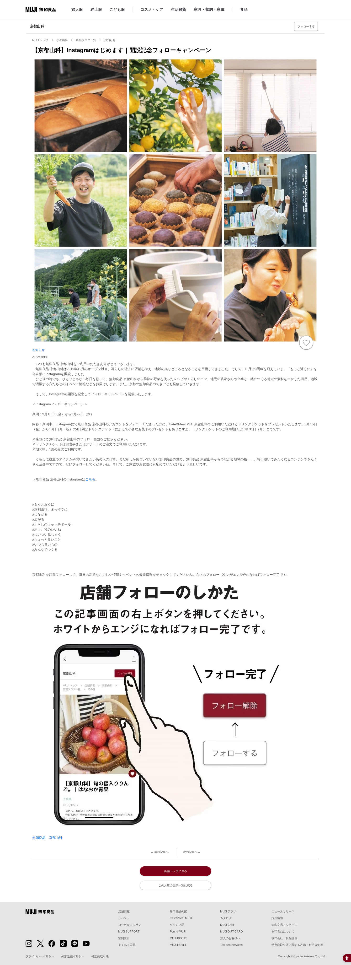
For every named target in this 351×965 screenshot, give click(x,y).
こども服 (117, 9)
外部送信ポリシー (72, 956)
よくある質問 (126, 945)
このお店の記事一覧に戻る (175, 885)
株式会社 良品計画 (284, 938)
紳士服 (96, 9)
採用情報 (277, 918)
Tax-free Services (231, 945)
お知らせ (38, 350)
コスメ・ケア (151, 9)
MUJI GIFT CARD (231, 931)
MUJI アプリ (228, 911)
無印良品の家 (178, 911)
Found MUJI (178, 931)
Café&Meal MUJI (181, 918)
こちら (90, 479)
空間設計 (124, 938)
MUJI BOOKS (178, 938)
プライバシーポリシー (40, 956)
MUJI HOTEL (178, 945)
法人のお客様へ (230, 938)
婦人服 (77, 9)
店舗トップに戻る (175, 871)
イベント (124, 918)
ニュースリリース (282, 911)
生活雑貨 (178, 9)
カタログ (226, 918)
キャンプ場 (177, 925)
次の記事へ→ (191, 852)
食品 (244, 9)
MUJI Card (227, 925)
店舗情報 (124, 911)
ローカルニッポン (129, 925)
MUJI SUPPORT (128, 931)
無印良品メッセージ (284, 925)
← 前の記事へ (160, 852)
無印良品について (282, 931)
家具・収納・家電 (209, 9)
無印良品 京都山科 (47, 838)
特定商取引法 (100, 956)
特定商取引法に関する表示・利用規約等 (297, 945)
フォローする (306, 26)
